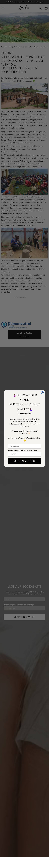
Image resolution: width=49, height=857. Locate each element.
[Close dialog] (42, 392)
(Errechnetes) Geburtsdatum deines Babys (23, 450)
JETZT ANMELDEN (24, 461)
